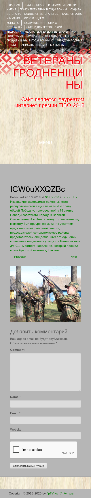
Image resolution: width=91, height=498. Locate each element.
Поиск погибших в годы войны (43, 9)
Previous (18, 256)
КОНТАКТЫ (57, 44)
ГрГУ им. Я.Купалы (60, 493)
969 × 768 (52, 197)
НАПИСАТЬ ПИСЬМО (33, 44)
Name (14, 397)
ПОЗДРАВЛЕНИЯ (34, 22)
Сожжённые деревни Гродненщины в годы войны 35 (40, 38)
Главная (14, 5)
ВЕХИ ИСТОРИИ (34, 5)
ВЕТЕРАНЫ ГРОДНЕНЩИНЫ (48, 72)
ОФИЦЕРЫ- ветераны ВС (41, 13)
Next (75, 256)
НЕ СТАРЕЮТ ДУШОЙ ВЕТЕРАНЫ (46, 31)
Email (14, 413)
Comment (17, 349)
